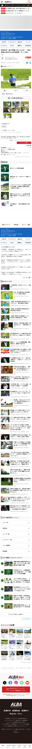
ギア (12, 5)
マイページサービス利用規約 (23, 724)
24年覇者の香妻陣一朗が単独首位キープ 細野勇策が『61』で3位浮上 (22, 480)
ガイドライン (10, 722)
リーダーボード (12, 42)
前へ (5, 90)
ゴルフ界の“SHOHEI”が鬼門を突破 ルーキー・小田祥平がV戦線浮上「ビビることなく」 (20, 454)
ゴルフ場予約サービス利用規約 (9, 724)
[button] (16, 287)
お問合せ (16, 726)
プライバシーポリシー (9, 720)
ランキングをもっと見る (15, 614)
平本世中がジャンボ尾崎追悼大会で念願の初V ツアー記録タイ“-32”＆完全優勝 (22, 571)
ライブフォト (4, 45)
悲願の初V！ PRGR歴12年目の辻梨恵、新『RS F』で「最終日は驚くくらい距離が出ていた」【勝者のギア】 (20, 462)
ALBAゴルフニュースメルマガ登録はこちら (17, 689)
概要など (20, 45)
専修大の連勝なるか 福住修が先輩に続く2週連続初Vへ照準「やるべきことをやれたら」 (20, 490)
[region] (16, 5)
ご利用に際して (18, 720)
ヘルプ (19, 726)
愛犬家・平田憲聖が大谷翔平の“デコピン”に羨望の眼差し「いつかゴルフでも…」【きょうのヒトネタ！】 (16, 261)
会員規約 (24, 720)
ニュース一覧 (26, 277)
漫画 (28, 5)
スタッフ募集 (18, 718)
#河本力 (10, 66)
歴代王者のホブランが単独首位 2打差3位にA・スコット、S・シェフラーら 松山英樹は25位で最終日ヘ (20, 507)
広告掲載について (9, 718)
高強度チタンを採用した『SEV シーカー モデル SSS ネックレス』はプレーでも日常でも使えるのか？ (20, 499)
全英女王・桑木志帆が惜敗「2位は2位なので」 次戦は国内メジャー (22, 324)
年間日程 (16, 224)
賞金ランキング (6, 224)
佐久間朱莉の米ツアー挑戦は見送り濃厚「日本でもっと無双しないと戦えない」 (20, 335)
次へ (27, 90)
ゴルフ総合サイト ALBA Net (7, 668)
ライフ (23, 5)
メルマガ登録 (28, 2)
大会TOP (4, 42)
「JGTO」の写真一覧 (19, 668)
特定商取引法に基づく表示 (19, 722)
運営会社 (25, 718)
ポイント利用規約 (8, 726)
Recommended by (24, 662)
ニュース (28, 42)
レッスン (18, 5)
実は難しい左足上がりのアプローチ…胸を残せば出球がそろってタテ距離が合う (22, 401)
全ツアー (7, 5)
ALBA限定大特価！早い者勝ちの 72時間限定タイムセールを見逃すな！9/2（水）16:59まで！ (20, 351)
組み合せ (20, 42)
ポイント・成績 (26, 224)
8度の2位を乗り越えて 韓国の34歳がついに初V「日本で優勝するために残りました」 (20, 471)
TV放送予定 (28, 45)
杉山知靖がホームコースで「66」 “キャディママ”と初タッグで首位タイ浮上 (20, 393)
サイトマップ (25, 726)
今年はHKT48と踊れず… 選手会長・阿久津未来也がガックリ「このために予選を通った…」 (22, 368)
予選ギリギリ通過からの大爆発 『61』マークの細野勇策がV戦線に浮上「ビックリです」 (23, 443)
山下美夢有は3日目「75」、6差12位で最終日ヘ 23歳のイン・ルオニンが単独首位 (20, 359)
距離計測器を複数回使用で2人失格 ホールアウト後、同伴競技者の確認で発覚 (22, 563)
